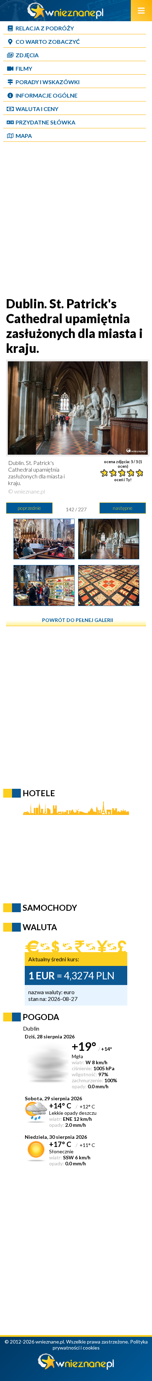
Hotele (39, 793)
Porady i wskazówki (48, 81)
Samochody (50, 908)
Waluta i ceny (37, 108)
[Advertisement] (76, 220)
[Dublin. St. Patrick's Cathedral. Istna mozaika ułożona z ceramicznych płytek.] (108, 603)
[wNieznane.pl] (65, 16)
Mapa (24, 135)
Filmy (24, 68)
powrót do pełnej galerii (77, 620)
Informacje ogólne (46, 95)
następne (123, 508)
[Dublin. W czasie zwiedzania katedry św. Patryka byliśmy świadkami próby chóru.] (44, 557)
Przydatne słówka (45, 122)
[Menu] (141, 10)
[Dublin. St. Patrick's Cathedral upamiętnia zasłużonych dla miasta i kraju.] (108, 557)
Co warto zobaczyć (48, 41)
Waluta (40, 927)
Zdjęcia (27, 55)
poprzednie (29, 508)
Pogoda (41, 1017)
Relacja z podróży (45, 28)
